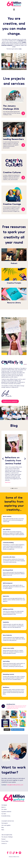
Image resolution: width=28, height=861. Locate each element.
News (2, 829)
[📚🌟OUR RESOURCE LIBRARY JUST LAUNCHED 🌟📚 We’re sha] (5, 715)
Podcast (3, 839)
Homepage (4, 805)
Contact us (4, 843)
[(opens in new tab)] (14, 294)
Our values (4, 809)
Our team (3, 813)
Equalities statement (6, 811)
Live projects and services (7, 821)
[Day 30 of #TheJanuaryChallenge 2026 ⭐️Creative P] (14, 723)
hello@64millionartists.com (15, 785)
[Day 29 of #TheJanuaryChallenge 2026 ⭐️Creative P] (23, 723)
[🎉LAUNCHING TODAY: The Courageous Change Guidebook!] (14, 715)
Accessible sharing (5, 816)
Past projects (4, 823)
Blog (2, 827)
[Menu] (14, 9)
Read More (7, 482)
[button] (3, 459)
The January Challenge (6, 837)
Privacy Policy (4, 841)
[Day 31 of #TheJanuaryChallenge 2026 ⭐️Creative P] (23, 715)
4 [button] (15, 488)
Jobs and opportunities (6, 834)
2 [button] (12, 488)
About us (3, 807)
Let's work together (5, 825)
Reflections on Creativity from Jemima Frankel (13, 460)
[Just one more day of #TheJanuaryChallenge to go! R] (5, 723)
